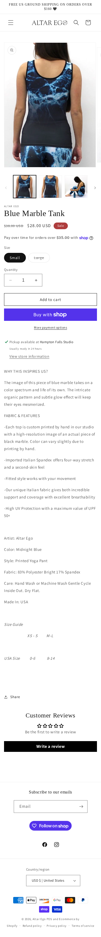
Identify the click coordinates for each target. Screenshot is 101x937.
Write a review (50, 746)
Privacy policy (57, 926)
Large (42, 259)
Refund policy (32, 926)
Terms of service (83, 926)
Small (15, 257)
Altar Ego (39, 919)
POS (49, 919)
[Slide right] (95, 188)
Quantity (11, 269)
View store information (29, 356)
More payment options (50, 327)
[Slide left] (6, 188)
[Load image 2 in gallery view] (50, 186)
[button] (11, 22)
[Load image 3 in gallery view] (76, 186)
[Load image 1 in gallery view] (24, 186)
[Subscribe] (81, 806)
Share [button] (15, 696)
